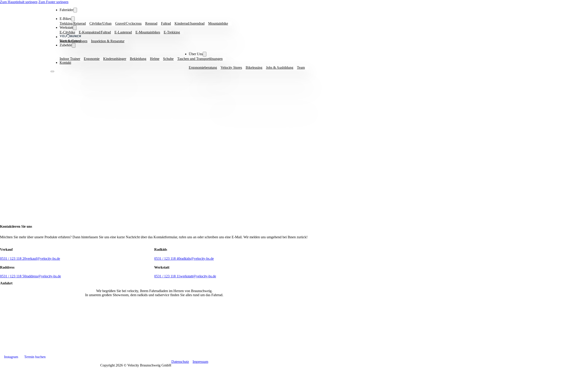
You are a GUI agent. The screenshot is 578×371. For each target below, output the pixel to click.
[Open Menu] (52, 71)
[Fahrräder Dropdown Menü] (75, 10)
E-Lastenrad (123, 32)
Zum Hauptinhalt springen (18, 2)
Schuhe (168, 59)
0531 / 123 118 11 (167, 276)
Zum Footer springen (53, 2)
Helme (154, 59)
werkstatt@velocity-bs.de (198, 276)
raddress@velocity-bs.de (43, 276)
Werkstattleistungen (73, 41)
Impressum (200, 362)
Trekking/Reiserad (73, 23)
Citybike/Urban (100, 23)
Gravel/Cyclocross (128, 23)
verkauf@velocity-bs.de (43, 258)
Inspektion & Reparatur (107, 41)
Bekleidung (138, 59)
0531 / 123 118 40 (167, 258)
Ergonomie (92, 59)
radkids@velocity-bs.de (197, 258)
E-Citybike (67, 32)
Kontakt (65, 62)
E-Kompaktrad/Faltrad (95, 32)
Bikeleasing (254, 67)
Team (301, 67)
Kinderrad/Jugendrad (190, 23)
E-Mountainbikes (147, 32)
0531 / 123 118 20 (13, 258)
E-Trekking (172, 32)
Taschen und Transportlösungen (200, 59)
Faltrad (166, 23)
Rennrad (151, 23)
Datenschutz (180, 362)
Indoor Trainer (70, 59)
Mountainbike (218, 23)
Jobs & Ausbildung (279, 67)
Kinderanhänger (114, 59)
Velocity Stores (231, 67)
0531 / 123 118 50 (13, 276)
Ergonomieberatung (203, 67)
